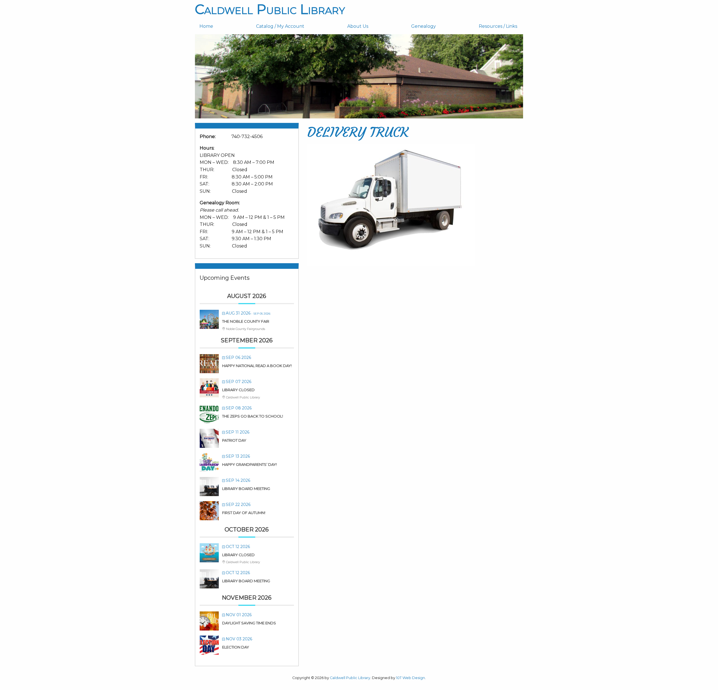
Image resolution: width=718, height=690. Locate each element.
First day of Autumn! (243, 512)
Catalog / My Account (280, 26)
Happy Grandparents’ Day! (249, 464)
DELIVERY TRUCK (358, 132)
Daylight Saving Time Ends (249, 623)
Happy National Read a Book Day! (257, 365)
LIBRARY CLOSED (238, 390)
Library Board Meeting (246, 488)
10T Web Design (410, 678)
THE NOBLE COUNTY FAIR (245, 321)
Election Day (235, 647)
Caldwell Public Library (270, 9)
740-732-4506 (247, 136)
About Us (357, 26)
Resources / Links (498, 26)
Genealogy (423, 26)
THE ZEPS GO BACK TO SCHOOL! (252, 416)
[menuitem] (223, 26)
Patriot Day (234, 440)
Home (206, 26)
